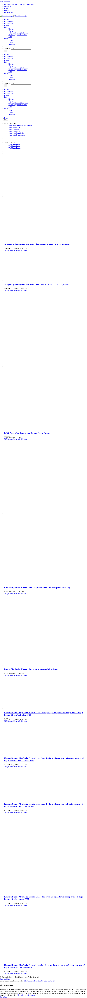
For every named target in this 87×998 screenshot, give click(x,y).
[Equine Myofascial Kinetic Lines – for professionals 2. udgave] (45, 630)
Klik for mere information (32, 981)
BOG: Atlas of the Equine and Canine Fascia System (27, 433)
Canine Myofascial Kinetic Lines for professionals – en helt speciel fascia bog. (37, 587)
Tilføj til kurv (8, 250)
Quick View (23, 250)
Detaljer (16, 250)
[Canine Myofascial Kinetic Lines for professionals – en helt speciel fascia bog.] (45, 512)
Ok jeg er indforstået (48, 981)
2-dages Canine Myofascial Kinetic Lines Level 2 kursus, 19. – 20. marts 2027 (37, 244)
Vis (14, 144)
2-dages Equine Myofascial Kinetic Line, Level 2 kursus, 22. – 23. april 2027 (37, 284)
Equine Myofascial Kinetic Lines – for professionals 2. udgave (31, 669)
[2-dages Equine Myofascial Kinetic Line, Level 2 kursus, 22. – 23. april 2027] (45, 266)
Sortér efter (20, 125)
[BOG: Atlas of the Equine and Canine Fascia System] (45, 360)
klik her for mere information (26, 995)
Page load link (5, 979)
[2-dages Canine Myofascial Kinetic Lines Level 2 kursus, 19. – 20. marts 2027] (45, 198)
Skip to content (5, 1)
